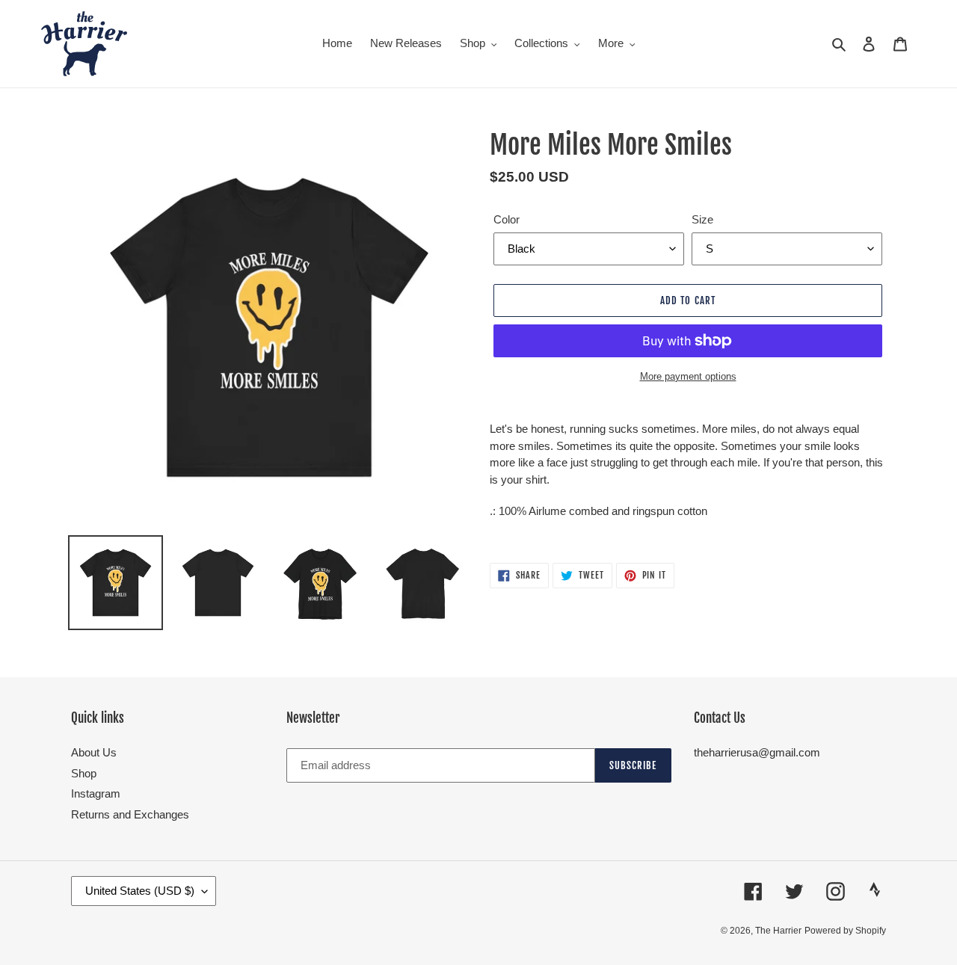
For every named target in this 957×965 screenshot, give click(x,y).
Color (506, 219)
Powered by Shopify (845, 930)
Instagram (95, 793)
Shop (83, 773)
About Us (94, 752)
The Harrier (778, 930)
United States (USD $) (139, 890)
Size (702, 219)
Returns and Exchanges (130, 814)
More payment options (688, 376)
